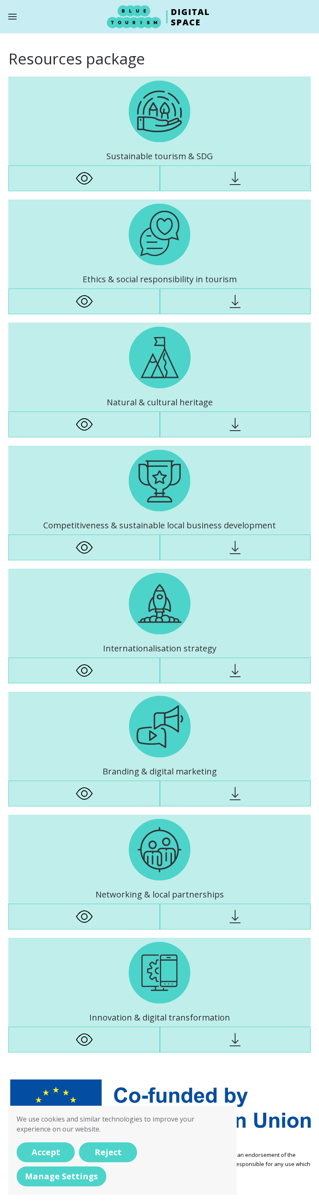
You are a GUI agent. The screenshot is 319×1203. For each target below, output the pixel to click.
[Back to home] (159, 16)
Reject (108, 1152)
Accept (46, 1152)
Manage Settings (61, 1176)
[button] (12, 16)
